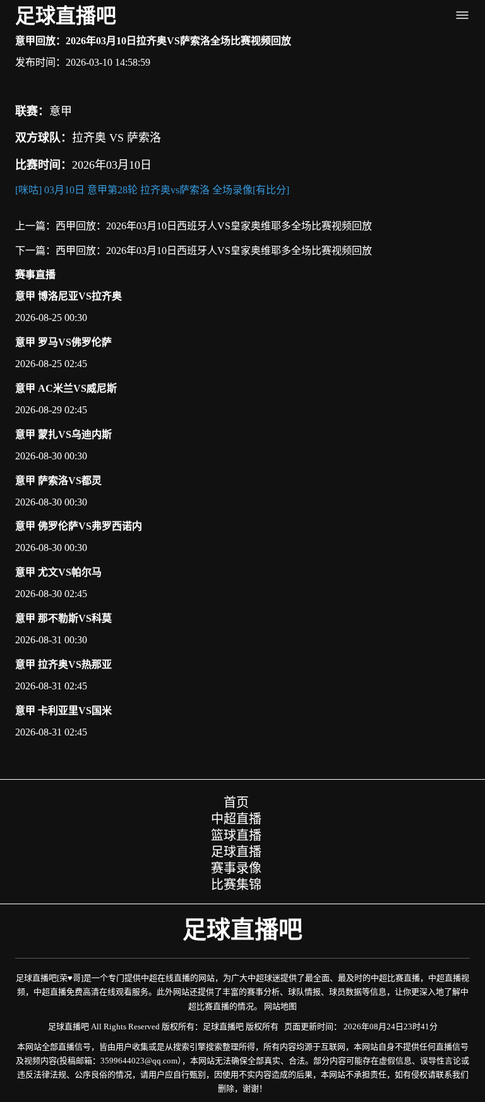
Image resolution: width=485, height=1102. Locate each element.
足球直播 (236, 852)
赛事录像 (236, 868)
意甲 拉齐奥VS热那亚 (63, 664)
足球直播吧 (65, 15)
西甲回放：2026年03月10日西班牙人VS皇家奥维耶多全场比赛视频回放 (214, 226)
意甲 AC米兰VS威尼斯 (66, 388)
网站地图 (280, 1006)
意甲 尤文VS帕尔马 (58, 572)
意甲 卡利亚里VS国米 (63, 710)
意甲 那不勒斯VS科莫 (63, 618)
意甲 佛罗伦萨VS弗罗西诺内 (78, 526)
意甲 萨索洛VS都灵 (58, 480)
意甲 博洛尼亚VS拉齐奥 (68, 296)
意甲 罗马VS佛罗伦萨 (63, 342)
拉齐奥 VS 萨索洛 (116, 137)
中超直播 (236, 819)
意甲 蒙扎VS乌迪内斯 (63, 434)
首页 (236, 802)
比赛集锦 (236, 885)
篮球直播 (236, 835)
